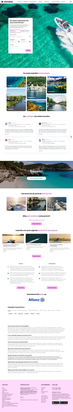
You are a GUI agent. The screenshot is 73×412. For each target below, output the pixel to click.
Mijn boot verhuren (5, 392)
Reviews (21, 397)
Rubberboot (20, 313)
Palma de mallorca (44, 391)
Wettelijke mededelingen (6, 399)
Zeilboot (37, 313)
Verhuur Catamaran (44, 398)
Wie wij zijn (4, 389)
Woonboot (33, 313)
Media (3, 391)
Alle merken (43, 402)
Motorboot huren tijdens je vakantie (34, 244)
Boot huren (20, 1)
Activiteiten (26, 1)
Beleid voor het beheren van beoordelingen (9, 405)
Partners (3, 400)
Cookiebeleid (4, 396)
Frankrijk (42, 392)
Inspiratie (63, 1)
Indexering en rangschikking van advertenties (10, 403)
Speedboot (27, 313)
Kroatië (42, 389)
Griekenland (43, 387)
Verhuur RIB (43, 399)
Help (3, 387)
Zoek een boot (21, 287)
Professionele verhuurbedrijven (7, 394)
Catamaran (10, 313)
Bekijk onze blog (36, 256)
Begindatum (12, 39)
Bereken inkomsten (36, 223)
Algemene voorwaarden (6, 398)
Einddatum (23, 39)
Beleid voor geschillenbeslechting (8, 404)
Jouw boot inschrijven (55, 1)
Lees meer (40, 150)
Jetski (15, 313)
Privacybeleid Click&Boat (6, 395)
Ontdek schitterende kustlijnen (36, 178)
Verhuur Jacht (43, 400)
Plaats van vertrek (13, 34)
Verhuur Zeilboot (44, 395)
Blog (3, 407)
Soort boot (12, 44)
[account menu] (71, 2)
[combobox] (18, 36)
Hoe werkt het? (4, 390)
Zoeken (28, 50)
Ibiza (42, 390)
